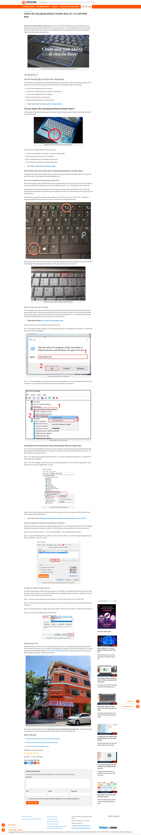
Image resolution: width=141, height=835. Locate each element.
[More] (38, 762)
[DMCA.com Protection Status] (112, 827)
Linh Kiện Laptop (28, 6)
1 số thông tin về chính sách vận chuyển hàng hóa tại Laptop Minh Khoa (57, 827)
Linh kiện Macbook (42, 6)
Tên (27, 791)
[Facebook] (25, 762)
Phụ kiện (54, 6)
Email (50, 791)
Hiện (36, 74)
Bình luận (29, 777)
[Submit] (93, 2)
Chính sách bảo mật (52, 816)
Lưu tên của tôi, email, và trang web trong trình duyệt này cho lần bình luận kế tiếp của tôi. (54, 798)
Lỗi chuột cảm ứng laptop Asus (52, 321)
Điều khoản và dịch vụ (27, 816)
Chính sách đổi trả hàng (53, 821)
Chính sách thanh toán (52, 824)
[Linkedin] (32, 762)
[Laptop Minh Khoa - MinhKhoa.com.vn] (29, 2)
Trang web (74, 791)
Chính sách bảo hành (52, 819)
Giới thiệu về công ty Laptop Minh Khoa (31, 819)
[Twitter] (28, 762)
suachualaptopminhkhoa (83, 825)
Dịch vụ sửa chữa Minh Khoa (69, 6)
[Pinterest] (35, 762)
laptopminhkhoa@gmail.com (83, 828)
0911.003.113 (79, 823)
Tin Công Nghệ (86, 6)
